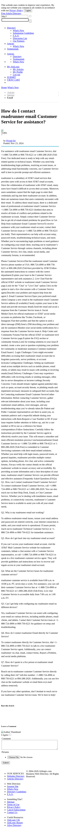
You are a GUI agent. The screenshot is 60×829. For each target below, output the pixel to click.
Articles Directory (15, 779)
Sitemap (10, 802)
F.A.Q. (16, 35)
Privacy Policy (16, 10)
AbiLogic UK (13, 820)
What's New (18, 30)
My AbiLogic (13, 66)
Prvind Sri (11, 140)
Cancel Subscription (16, 810)
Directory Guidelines (16, 791)
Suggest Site (12, 786)
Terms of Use (13, 804)
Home (4, 87)
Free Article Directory (11, 13)
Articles (10, 43)
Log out (16, 74)
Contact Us (12, 812)
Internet (10, 95)
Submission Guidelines (23, 33)
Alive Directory (14, 825)
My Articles (18, 69)
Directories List (20, 38)
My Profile (18, 72)
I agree (28, 11)
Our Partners (18, 41)
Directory (11, 28)
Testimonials (12, 49)
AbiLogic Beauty (15, 822)
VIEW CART (13, 80)
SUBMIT (11, 77)
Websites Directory (15, 776)
